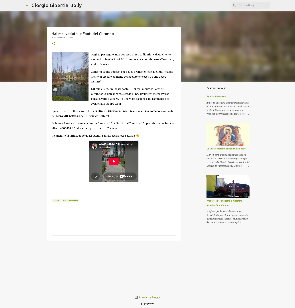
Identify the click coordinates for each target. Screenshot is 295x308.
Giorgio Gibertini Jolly (56, 5)
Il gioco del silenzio (216, 96)
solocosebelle (70, 201)
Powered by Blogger (149, 297)
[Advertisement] (113, 266)
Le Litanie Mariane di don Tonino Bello (226, 148)
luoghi (56, 201)
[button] (53, 44)
